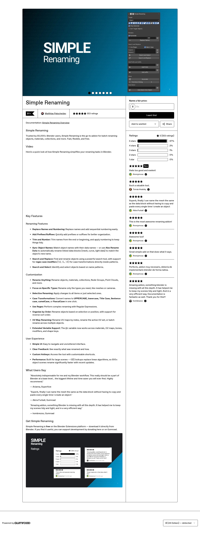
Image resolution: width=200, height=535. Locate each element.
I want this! (151, 115)
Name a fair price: (138, 100)
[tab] (89, 93)
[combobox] (144, 124)
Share (169, 124)
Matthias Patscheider (55, 113)
